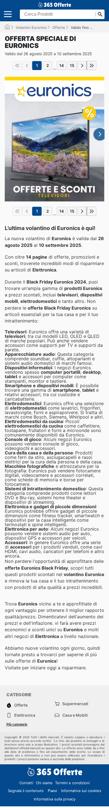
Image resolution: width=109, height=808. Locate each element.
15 (72, 65)
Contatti (26, 783)
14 (61, 65)
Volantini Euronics (31, 27)
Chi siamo (44, 783)
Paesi (52, 791)
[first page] (17, 65)
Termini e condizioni (72, 783)
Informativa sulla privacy (54, 799)
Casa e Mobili (75, 715)
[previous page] (27, 65)
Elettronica (24, 715)
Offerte (58, 27)
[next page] (82, 65)
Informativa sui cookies (81, 790)
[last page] (91, 65)
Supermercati (75, 703)
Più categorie (16, 724)
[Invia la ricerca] (100, 14)
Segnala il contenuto (26, 790)
